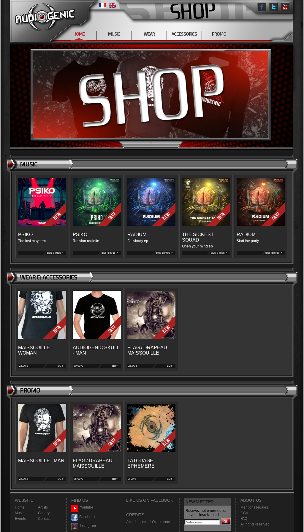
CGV (244, 513)
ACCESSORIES (184, 33)
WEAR (149, 33)
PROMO (219, 33)
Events (20, 519)
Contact (44, 519)
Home (20, 507)
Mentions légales (254, 507)
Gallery (44, 513)
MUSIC (114, 33)
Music (19, 513)
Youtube (86, 507)
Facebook (87, 517)
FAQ (243, 519)
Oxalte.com (161, 522)
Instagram (88, 526)
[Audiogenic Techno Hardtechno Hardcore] (43, 15)
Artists (43, 507)
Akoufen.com (136, 522)
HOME (79, 33)
